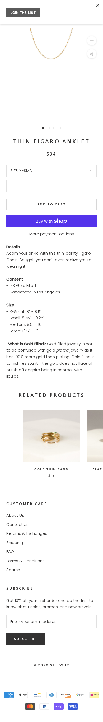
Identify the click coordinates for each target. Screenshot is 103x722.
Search (13, 569)
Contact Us (17, 524)
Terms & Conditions (25, 560)
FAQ (10, 551)
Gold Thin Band (51, 469)
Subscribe (25, 639)
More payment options (51, 234)
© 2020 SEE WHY (51, 665)
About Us (15, 515)
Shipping (14, 542)
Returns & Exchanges (26, 533)
